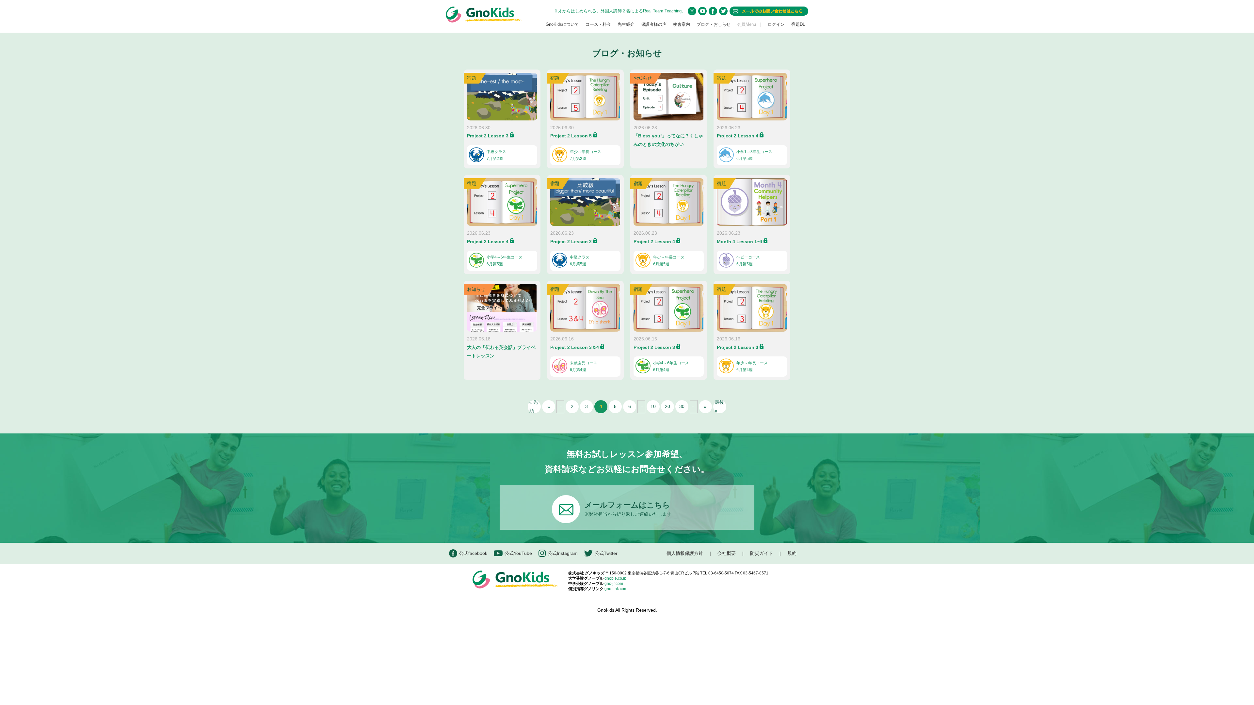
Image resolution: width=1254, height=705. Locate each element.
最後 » (719, 406)
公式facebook (473, 553)
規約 (791, 553)
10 (653, 406)
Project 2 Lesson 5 (571, 135)
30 (681, 406)
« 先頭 (533, 406)
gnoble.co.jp (615, 578)
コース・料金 (598, 24)
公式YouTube (518, 553)
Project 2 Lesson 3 (487, 135)
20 (667, 406)
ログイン (776, 24)
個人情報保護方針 (685, 553)
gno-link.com (615, 589)
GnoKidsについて (562, 24)
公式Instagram (563, 553)
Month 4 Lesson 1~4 (739, 241)
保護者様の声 (654, 24)
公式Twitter (606, 553)
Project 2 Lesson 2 (571, 241)
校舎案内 (681, 24)
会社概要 (726, 553)
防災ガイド (761, 553)
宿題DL (798, 24)
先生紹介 (626, 24)
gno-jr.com (613, 584)
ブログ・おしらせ (714, 24)
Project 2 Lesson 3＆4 (574, 347)
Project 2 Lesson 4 (737, 135)
